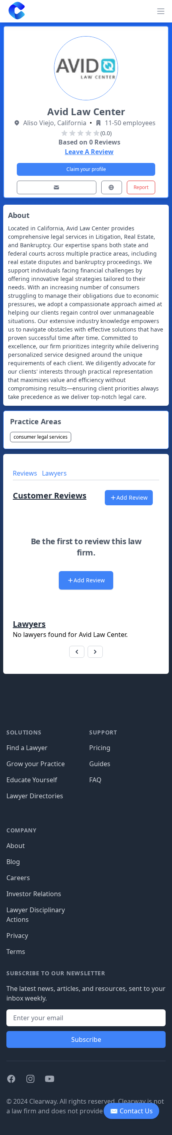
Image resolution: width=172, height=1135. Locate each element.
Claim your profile (86, 169)
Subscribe (86, 1039)
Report (141, 187)
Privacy (17, 935)
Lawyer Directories (34, 795)
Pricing (99, 747)
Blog (13, 861)
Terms (15, 951)
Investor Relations (33, 893)
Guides (99, 763)
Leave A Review (89, 151)
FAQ (95, 779)
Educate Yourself (31, 779)
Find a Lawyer (27, 747)
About (15, 845)
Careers (18, 877)
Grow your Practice (35, 763)
